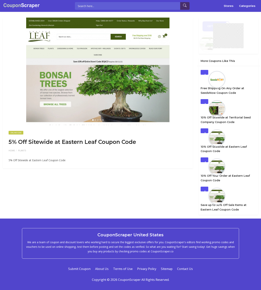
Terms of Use (123, 269)
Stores (228, 6)
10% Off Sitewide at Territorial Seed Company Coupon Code (226, 120)
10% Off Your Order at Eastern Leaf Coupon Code (225, 178)
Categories (247, 6)
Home (12, 150)
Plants (22, 150)
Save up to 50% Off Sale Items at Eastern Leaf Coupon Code (223, 207)
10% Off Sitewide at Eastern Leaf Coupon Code (224, 149)
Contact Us (185, 269)
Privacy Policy (146, 269)
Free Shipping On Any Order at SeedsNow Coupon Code (222, 91)
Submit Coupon (79, 269)
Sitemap (167, 269)
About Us (102, 269)
